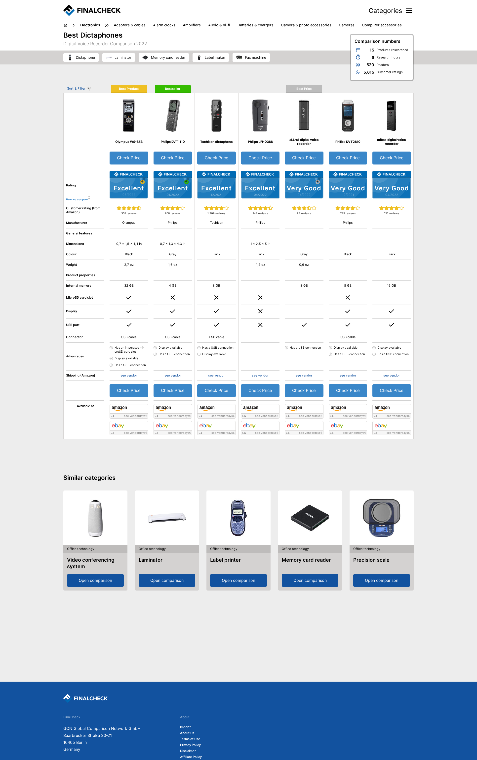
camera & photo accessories (306, 25)
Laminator (150, 560)
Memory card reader (306, 560)
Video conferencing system (91, 563)
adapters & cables (130, 25)
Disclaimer (188, 751)
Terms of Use (190, 739)
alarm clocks (164, 25)
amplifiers (192, 25)
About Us (187, 733)
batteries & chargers (256, 25)
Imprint (185, 727)
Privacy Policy (190, 745)
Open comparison (95, 580)
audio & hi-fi (219, 25)
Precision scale (371, 560)
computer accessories (382, 25)
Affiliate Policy (191, 757)
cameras (347, 25)
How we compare (77, 199)
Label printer (225, 560)
